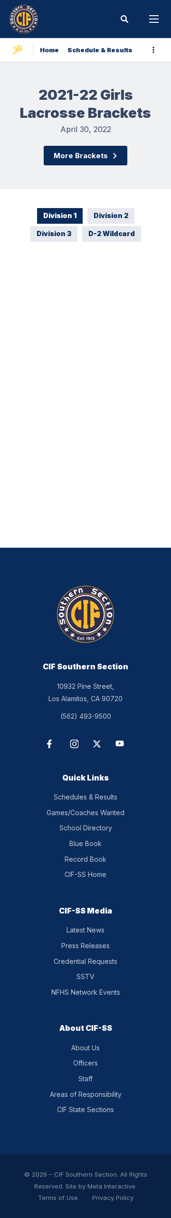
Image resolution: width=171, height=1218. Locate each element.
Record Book (85, 859)
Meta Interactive (111, 1186)
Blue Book (85, 843)
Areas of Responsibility (86, 1094)
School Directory (85, 828)
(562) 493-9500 (85, 716)
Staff (85, 1079)
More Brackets (81, 155)
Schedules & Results (85, 797)
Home (49, 50)
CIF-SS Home (85, 874)
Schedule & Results (100, 50)
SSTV (85, 976)
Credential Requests (85, 961)
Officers (85, 1063)
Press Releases (85, 946)
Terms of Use (58, 1197)
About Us (85, 1048)
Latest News (85, 930)
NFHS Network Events (85, 992)
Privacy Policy (112, 1197)
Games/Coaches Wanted (85, 813)
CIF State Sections (85, 1109)
